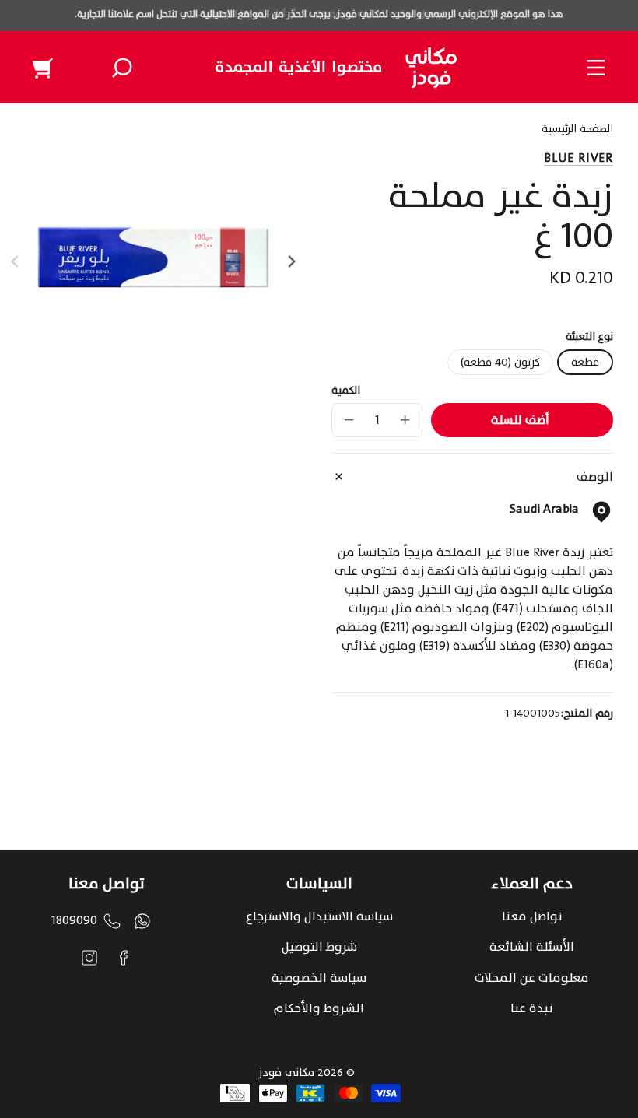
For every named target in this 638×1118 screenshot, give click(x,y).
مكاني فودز (286, 1072)
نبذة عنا (531, 1008)
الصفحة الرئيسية (577, 131)
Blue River (578, 158)
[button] (122, 68)
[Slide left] (17, 261)
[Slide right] (289, 261)
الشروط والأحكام (319, 1008)
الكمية (345, 390)
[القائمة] (596, 68)
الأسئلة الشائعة (531, 947)
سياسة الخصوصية (319, 978)
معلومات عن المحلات (532, 978)
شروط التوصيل (319, 947)
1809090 (74, 920)
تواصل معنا (532, 916)
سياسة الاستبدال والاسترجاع (319, 916)
